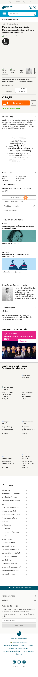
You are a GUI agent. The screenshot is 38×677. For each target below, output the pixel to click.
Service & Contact (28, 651)
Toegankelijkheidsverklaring (11, 651)
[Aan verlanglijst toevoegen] (33, 102)
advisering (6, 490)
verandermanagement (10, 570)
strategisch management (11, 567)
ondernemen (7, 539)
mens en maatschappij (10, 532)
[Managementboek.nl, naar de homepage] (8, 8)
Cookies (11, 648)
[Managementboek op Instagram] (24, 662)
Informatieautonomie (9, 463)
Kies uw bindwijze (7, 85)
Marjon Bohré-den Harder (10, 24)
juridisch (5, 521)
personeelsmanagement (11, 549)
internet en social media (11, 514)
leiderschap (6, 525)
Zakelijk (5, 600)
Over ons (19, 654)
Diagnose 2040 (7, 429)
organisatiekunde (8, 542)
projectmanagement (9, 556)
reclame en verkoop (9, 563)
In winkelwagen (15, 103)
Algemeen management (11, 19)
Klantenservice (8, 596)
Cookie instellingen (22, 648)
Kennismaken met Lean (28, 464)
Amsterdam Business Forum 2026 (18, 338)
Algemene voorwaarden (11, 646)
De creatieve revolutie (6, 395)
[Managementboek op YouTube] (19, 662)
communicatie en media (11, 500)
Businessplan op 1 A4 (28, 430)
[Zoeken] (33, 14)
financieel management (11, 507)
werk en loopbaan (8, 574)
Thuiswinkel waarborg (19, 643)
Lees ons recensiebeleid (9, 210)
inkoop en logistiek (9, 511)
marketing (6, 528)
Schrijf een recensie (11, 206)
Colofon (23, 646)
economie (5, 504)
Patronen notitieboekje (26, 395)
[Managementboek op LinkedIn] (14, 662)
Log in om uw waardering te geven (13, 202)
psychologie (6, 560)
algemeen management (11, 493)
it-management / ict (9, 518)
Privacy (30, 646)
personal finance (8, 546)
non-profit (6, 535)
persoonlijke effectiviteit (11, 553)
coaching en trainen (9, 497)
